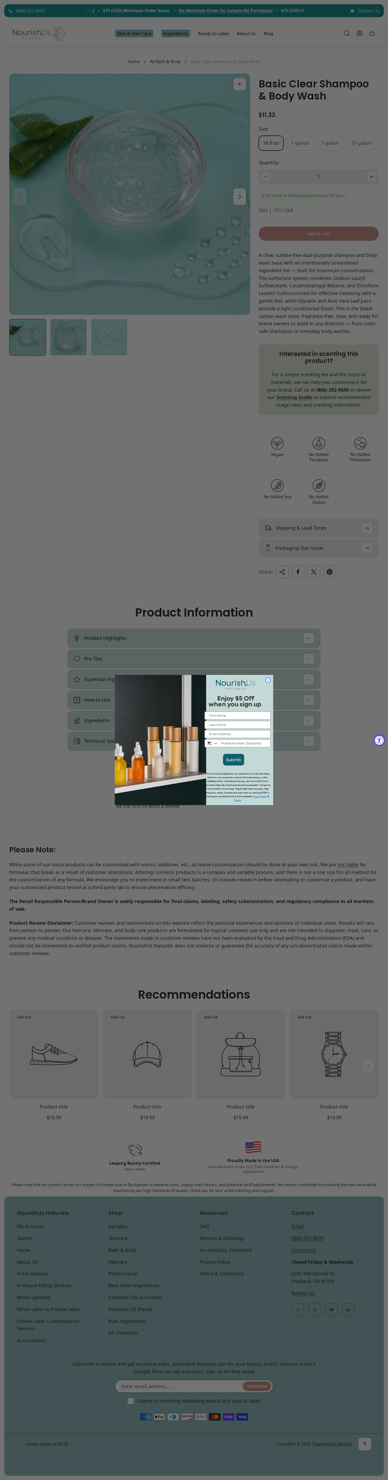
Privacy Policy (260, 796)
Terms (237, 800)
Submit (233, 759)
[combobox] (212, 743)
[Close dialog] (268, 680)
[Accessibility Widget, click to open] (379, 740)
